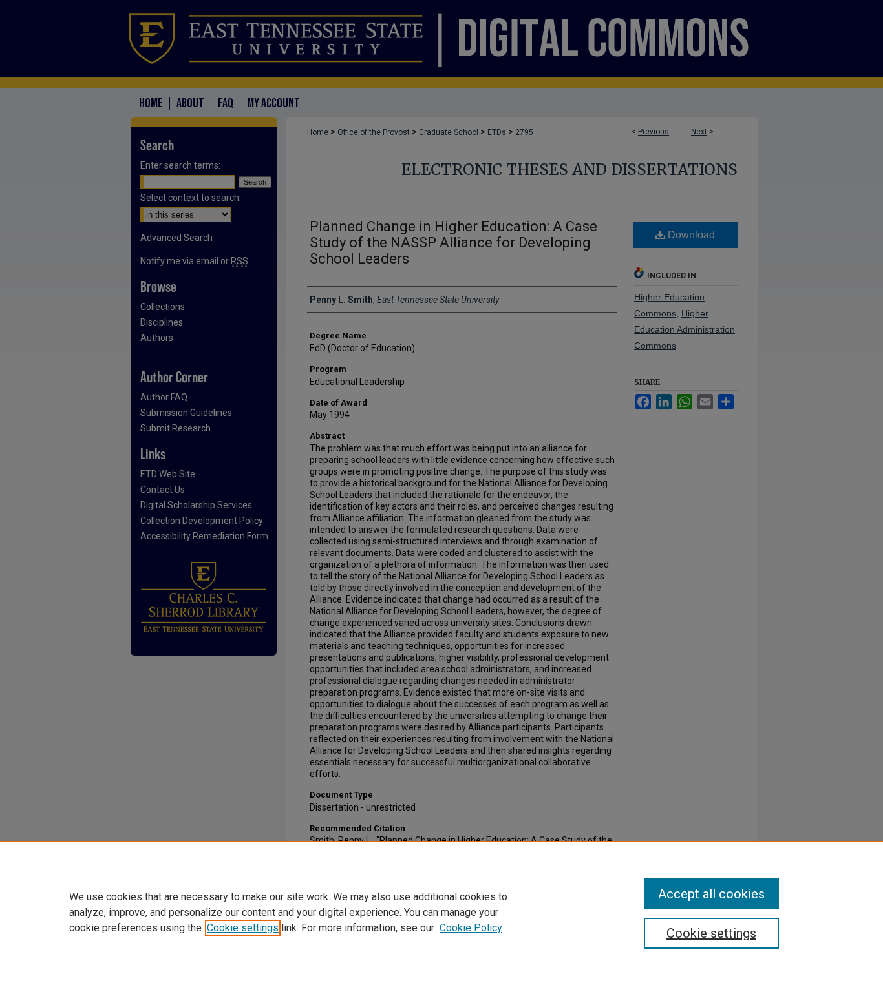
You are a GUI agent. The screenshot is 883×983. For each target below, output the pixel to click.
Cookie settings (243, 928)
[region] (441, 912)
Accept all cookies (711, 894)
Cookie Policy (471, 928)
